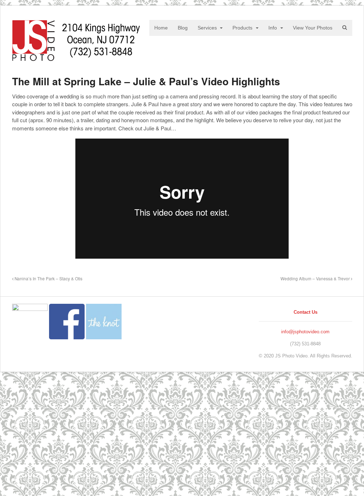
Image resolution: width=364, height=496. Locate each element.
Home (161, 28)
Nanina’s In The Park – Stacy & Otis (48, 278)
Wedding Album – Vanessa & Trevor (315, 278)
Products (242, 28)
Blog (183, 28)
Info (272, 28)
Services (207, 28)
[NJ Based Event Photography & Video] (76, 57)
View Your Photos (312, 28)
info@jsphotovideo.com (305, 331)
